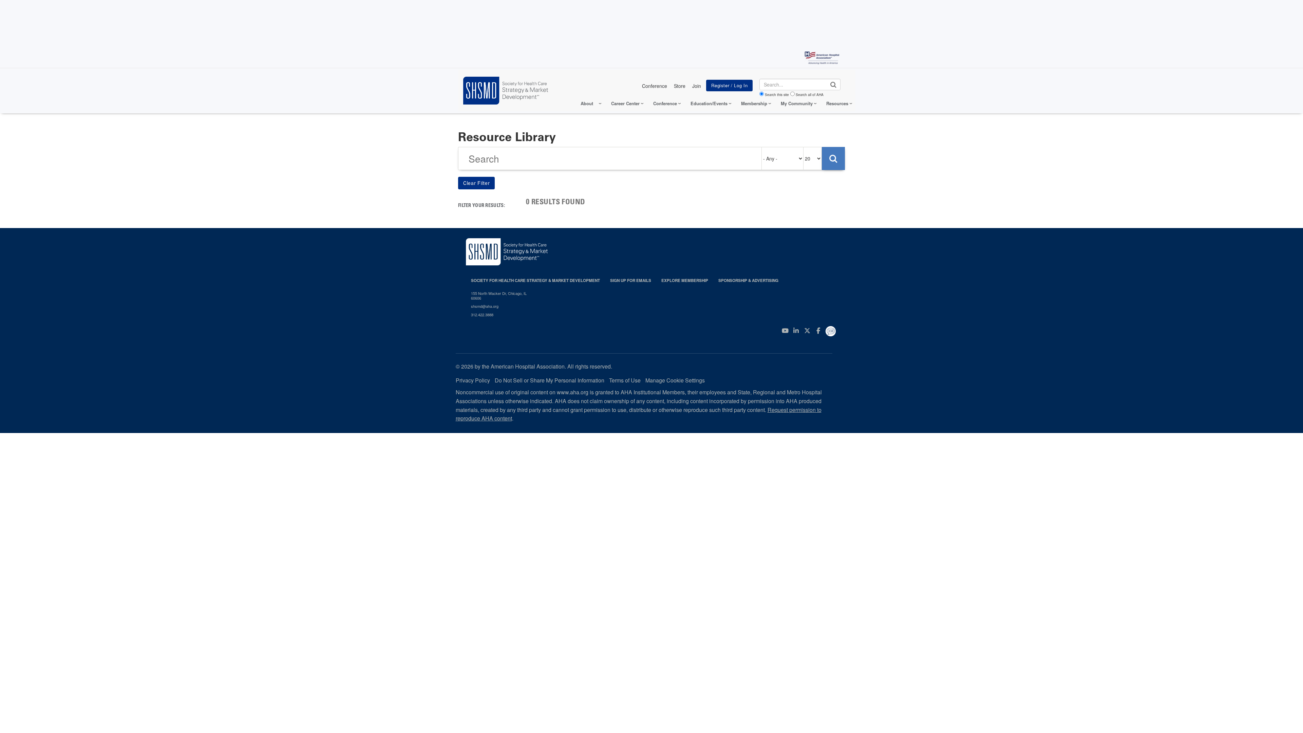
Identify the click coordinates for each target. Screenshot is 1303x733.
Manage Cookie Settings (675, 380)
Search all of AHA (810, 94)
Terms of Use (625, 380)
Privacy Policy (473, 380)
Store (679, 85)
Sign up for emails (630, 280)
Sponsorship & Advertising (748, 280)
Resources (837, 103)
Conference (654, 85)
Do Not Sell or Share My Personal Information (549, 380)
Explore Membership (684, 280)
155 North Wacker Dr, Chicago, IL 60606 (499, 296)
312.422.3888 (482, 314)
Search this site (777, 94)
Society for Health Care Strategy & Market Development (535, 280)
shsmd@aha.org (484, 306)
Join (696, 85)
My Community (797, 103)
